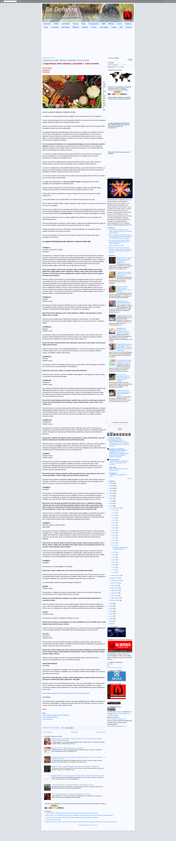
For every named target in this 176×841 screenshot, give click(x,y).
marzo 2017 (114, 595)
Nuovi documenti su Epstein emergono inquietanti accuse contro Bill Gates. (124, 289)
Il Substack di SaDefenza (117, 449)
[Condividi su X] (69, 728)
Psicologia (54, 27)
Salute (46, 27)
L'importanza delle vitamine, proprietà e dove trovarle (65, 60)
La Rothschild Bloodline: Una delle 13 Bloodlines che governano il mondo (73, 785)
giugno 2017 (115, 588)
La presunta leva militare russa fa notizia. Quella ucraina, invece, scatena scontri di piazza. (120, 231)
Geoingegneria (94, 24)
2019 (111, 501)
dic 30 (114, 512)
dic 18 (114, 535)
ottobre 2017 (115, 578)
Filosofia (85, 27)
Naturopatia (66, 27)
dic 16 (114, 540)
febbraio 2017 (115, 598)
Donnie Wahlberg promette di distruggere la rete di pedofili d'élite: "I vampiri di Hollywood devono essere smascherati (124, 347)
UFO (121, 27)
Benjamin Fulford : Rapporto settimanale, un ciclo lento (67, 748)
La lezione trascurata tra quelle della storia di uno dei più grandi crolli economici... (118, 462)
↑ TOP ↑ (94, 825)
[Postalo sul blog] (67, 728)
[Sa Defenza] (108, 666)
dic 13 (114, 552)
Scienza (75, 24)
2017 (111, 506)
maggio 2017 (115, 590)
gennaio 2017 (115, 600)
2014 (111, 608)
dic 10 (114, 557)
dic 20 (114, 532)
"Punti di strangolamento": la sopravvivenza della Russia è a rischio (71, 794)
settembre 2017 (115, 580)
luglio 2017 (114, 585)
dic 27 (114, 520)
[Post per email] (62, 727)
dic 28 (114, 518)
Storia (83, 24)
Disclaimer (87, 825)
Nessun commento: (54, 727)
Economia (47, 24)
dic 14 (114, 545)
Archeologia (104, 27)
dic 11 (114, 554)
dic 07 (114, 562)
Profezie (94, 27)
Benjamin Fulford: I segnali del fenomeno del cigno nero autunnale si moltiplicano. (75, 766)
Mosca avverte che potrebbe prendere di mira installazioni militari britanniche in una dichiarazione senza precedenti (120, 236)
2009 (111, 621)
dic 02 (114, 569)
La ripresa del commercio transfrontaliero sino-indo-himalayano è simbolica (124, 361)
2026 (111, 483)
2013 (111, 611)
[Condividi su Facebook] (71, 728)
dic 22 (114, 530)
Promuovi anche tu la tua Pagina (114, 667)
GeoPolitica (66, 24)
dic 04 (114, 567)
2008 (111, 623)
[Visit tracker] (121, 84)
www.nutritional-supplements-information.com (56, 715)
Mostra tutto (129, 478)
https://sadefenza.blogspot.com (116, 719)
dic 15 (114, 543)
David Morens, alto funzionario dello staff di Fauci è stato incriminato (124, 302)
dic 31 (114, 510)
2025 (111, 486)
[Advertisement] (88, 43)
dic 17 (114, 538)
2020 (111, 498)
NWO (103, 24)
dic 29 (114, 515)
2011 (110, 616)
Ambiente (128, 24)
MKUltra (111, 24)
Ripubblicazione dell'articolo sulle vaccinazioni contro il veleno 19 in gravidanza (123, 330)
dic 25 (114, 525)
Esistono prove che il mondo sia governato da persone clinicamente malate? (124, 393)
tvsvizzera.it (113, 473)
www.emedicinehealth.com (50, 717)
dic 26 (114, 522)
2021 (111, 496)
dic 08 (114, 559)
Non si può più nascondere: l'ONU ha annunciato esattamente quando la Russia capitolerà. (120, 241)
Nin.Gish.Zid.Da (114, 459)
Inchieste (129, 27)
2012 (111, 613)
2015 (111, 606)
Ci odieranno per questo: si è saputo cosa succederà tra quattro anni (124, 273)
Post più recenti (47, 732)
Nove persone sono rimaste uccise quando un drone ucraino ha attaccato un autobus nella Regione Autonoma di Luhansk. (120, 250)
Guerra (119, 24)
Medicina (76, 27)
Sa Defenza (61, 9)
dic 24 (114, 528)
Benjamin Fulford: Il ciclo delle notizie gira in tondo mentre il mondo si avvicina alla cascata (78, 775)
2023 (111, 491)
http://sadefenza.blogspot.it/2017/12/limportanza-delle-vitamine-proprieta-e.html (65, 693)
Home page (74, 732)
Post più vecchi (101, 732)
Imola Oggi (112, 467)
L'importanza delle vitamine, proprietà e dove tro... (120, 548)
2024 (111, 488)
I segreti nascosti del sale (116, 245)
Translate (121, 67)
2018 (111, 503)
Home (81, 825)
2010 (111, 618)
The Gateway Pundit (115, 440)
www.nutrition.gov (47, 719)
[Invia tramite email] (65, 728)
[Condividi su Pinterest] (72, 728)
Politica (56, 24)
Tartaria (113, 27)
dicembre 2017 (115, 508)
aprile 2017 (114, 593)
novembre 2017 (115, 575)
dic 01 (114, 572)
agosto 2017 (115, 583)
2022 (111, 493)
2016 (111, 603)
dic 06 (114, 564)
